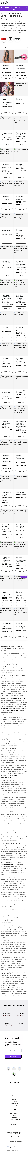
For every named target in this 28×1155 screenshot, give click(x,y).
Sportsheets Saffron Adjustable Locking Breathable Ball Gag (6, 459)
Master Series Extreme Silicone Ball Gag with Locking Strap (6, 493)
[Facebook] (8, 1069)
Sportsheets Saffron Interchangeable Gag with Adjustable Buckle (21, 264)
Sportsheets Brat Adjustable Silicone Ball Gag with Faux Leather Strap (21, 424)
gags (17, 27)
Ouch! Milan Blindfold (5, 328)
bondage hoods (5, 27)
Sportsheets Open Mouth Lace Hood (7, 133)
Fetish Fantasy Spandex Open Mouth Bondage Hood (6, 297)
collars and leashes (19, 708)
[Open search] (18, 3)
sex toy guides (20, 32)
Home (2, 13)
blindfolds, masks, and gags (8, 667)
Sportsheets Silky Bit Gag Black (21, 391)
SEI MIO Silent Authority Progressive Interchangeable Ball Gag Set (7, 101)
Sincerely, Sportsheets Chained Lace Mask (20, 458)
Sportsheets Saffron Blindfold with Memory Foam (6, 199)
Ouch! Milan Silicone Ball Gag (20, 164)
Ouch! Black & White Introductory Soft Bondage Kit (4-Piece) (21, 560)
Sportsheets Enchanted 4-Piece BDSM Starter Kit (20, 593)
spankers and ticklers (6, 777)
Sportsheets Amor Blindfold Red (6, 392)
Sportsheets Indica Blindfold (6, 262)
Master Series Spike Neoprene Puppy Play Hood (20, 526)
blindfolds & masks (14, 25)
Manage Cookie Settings (14, 1136)
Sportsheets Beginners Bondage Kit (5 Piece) (6, 593)
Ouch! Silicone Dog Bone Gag (20, 491)
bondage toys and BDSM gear (18, 698)
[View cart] (22, 3)
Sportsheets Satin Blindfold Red (6, 360)
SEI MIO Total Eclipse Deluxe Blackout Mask (6, 230)
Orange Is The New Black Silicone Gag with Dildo (7, 527)
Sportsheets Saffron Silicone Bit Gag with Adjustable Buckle (21, 361)
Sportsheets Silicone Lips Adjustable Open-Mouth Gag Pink (21, 68)
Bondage (8, 13)
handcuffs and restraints (7, 708)
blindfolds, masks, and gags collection (15, 979)
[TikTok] (14, 1074)
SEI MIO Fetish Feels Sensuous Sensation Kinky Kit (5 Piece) (20, 626)
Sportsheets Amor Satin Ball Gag (20, 329)
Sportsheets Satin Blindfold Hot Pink (6, 423)
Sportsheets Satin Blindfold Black (20, 99)
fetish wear (4, 775)
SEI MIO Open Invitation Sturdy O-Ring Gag (20, 198)
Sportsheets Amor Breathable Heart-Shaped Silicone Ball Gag (21, 134)
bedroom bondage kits (7, 864)
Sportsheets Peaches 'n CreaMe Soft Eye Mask (7, 166)
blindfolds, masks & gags (12, 22)
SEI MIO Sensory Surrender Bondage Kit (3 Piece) (6, 559)
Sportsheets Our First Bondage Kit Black (7, 625)
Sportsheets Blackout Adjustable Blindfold (5, 68)
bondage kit (14, 710)
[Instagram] (19, 1069)
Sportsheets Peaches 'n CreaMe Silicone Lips (20, 231)
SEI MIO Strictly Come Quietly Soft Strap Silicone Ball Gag (20, 297)
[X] (14, 1069)
